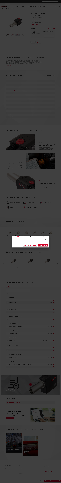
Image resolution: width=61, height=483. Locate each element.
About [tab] (43, 236)
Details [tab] (31, 236)
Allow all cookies (43, 245)
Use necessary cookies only (30, 245)
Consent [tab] (18, 236)
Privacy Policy (28, 242)
